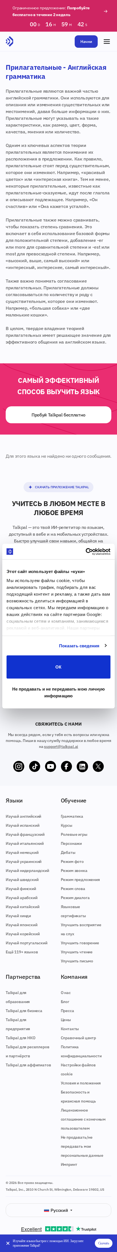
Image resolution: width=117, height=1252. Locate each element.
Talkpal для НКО (20, 1037)
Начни (86, 41)
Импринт (69, 1164)
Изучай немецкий (22, 852)
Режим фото (72, 861)
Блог (65, 1001)
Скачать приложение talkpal (62, 487)
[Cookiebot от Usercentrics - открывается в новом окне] (85, 551)
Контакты (70, 1028)
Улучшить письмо (77, 961)
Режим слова (73, 888)
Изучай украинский (23, 861)
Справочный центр (78, 1037)
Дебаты (68, 852)
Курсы (66, 825)
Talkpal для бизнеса (24, 1010)
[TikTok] (34, 766)
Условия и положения (81, 1083)
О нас (66, 992)
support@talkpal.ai (61, 746)
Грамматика (72, 816)
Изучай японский (21, 924)
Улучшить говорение (80, 942)
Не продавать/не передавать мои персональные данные (82, 1146)
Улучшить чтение (77, 951)
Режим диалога (75, 897)
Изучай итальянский (25, 843)
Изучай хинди (18, 915)
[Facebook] (66, 766)
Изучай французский (25, 834)
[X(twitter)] (98, 766)
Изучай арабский (21, 897)
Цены (66, 1019)
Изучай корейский (22, 933)
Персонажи (71, 843)
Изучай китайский (22, 906)
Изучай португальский (26, 942)
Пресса (67, 1010)
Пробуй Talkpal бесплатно (58, 415)
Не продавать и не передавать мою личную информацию (58, 692)
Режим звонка (74, 870)
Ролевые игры (74, 834)
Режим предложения (80, 879)
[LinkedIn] (82, 766)
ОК (58, 667)
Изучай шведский (22, 879)
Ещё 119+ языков (22, 951)
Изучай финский (21, 888)
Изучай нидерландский (27, 870)
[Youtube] (50, 766)
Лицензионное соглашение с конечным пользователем (83, 1119)
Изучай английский (23, 816)
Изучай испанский (22, 825)
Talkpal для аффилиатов (28, 1064)
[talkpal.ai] (9, 41)
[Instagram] (18, 766)
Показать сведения (79, 645)
